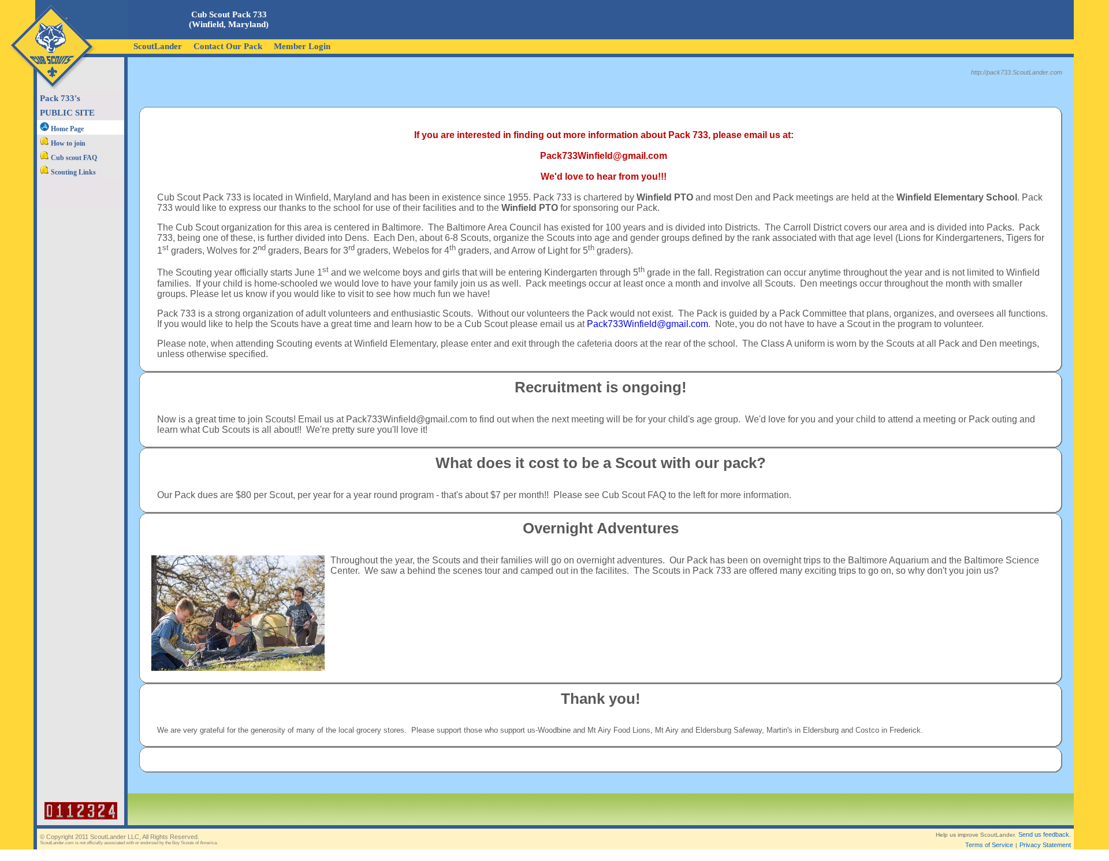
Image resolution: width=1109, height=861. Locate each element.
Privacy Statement (1045, 844)
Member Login (302, 46)
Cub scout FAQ (73, 158)
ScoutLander (157, 46)
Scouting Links (72, 172)
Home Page (66, 129)
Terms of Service (989, 844)
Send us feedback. (1044, 834)
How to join (67, 143)
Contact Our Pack (227, 46)
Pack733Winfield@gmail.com (647, 324)
